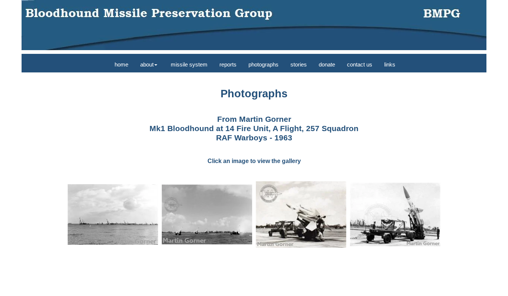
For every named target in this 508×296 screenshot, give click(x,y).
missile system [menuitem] (188, 64)
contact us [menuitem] (359, 64)
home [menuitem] (120, 64)
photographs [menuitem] (263, 64)
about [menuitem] (147, 64)
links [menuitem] (389, 64)
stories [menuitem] (298, 64)
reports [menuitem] (228, 64)
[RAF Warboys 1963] (113, 214)
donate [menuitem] (327, 64)
